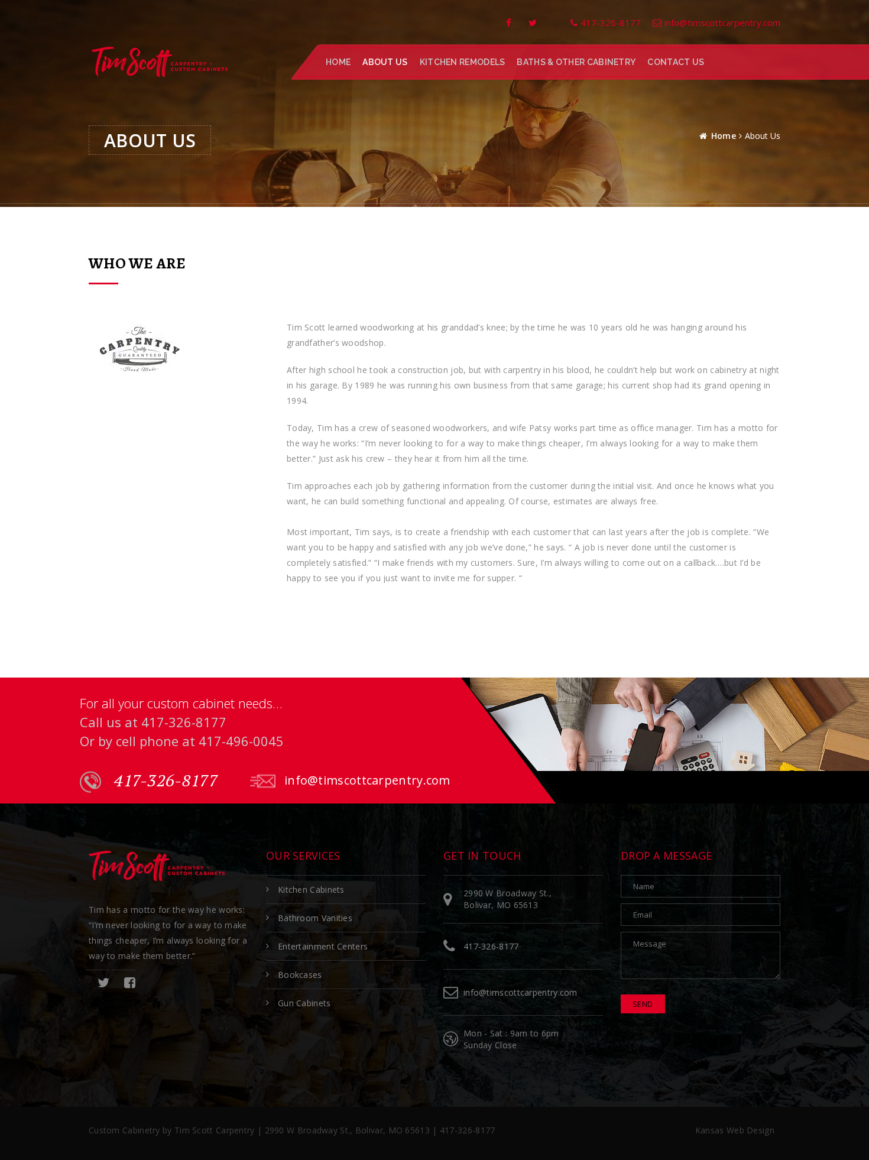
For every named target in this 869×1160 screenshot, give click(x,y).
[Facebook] (508, 22)
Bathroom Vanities (315, 918)
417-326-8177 (164, 780)
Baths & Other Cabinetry (576, 62)
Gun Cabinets (304, 1003)
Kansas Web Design (734, 1130)
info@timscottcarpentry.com (367, 780)
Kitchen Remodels (462, 62)
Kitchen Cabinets (311, 889)
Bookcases (300, 974)
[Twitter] (532, 22)
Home (338, 62)
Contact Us (675, 62)
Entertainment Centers (323, 946)
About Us (384, 62)
